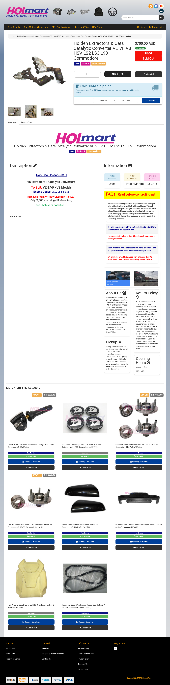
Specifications (26, 122)
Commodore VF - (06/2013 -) (51, 36)
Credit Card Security (86, 654)
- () (141, 27)
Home (12, 36)
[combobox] (140, 17)
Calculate (151, 100)
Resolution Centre (13, 659)
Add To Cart (32, 468)
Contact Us (46, 659)
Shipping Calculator (32, 462)
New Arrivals (14, 27)
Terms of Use (83, 664)
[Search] (161, 17)
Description (12, 122)
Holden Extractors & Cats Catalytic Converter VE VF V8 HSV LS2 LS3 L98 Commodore (98, 36)
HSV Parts (97, 27)
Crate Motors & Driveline (35, 27)
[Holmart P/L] (27, 12)
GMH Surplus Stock (61, 27)
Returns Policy (83, 648)
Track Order (10, 654)
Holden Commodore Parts (27, 36)
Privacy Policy (83, 659)
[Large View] (14, 111)
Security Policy (83, 669)
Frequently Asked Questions (53, 654)
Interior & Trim (82, 27)
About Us (45, 648)
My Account (10, 648)
